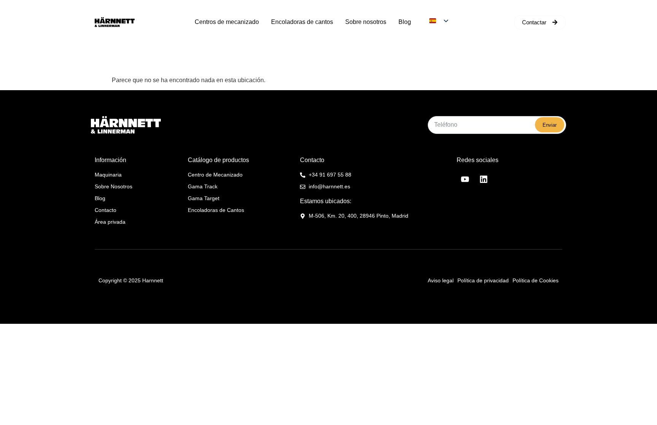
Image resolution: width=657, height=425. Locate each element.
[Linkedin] (483, 179)
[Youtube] (465, 179)
